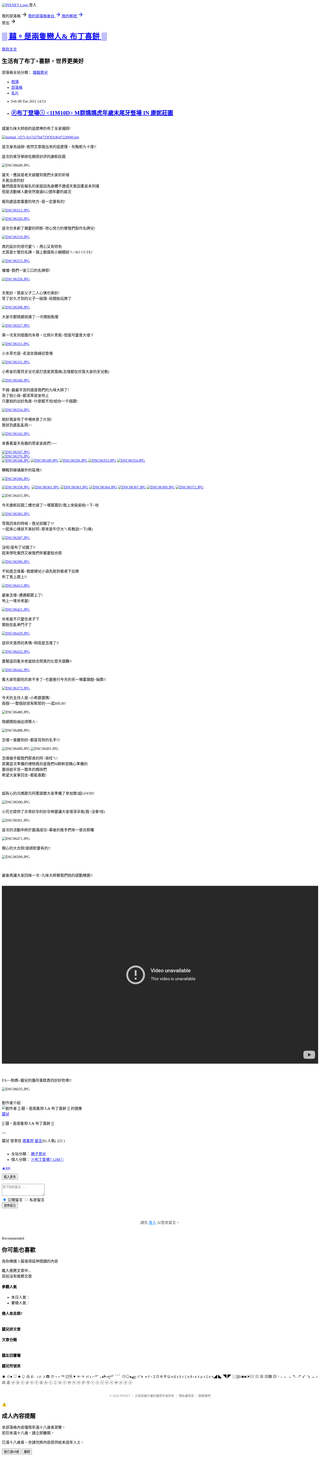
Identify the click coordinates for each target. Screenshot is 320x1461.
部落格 (16, 87)
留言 (38, 1141)
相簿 (15, 82)
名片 (15, 93)
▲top (6, 1168)
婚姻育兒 (40, 73)
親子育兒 (38, 1154)
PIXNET (125, 1396)
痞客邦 (28, 1141)
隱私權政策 (186, 1396)
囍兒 (5, 1114)
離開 (27, 1452)
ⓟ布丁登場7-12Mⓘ (47, 1160)
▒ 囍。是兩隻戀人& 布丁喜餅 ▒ (54, 36)
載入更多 (10, 1177)
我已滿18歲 (11, 1452)
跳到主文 (9, 49)
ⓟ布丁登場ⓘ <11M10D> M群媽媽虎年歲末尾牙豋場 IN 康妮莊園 (92, 113)
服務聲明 (204, 1396)
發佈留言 (10, 1205)
